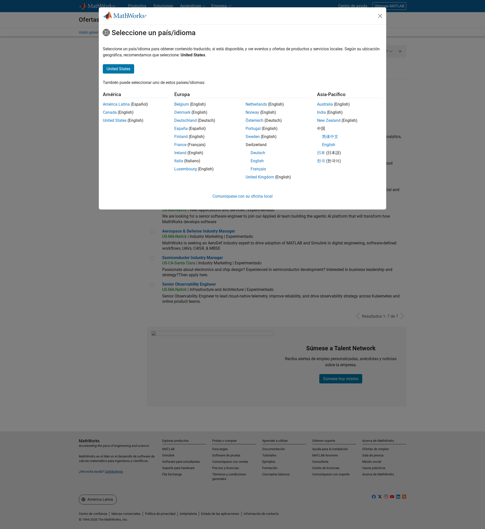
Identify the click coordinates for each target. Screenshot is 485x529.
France (180, 144)
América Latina (116, 104)
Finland (181, 136)
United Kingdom (260, 177)
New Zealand (329, 120)
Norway (252, 112)
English (257, 160)
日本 (321, 152)
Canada (110, 112)
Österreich (254, 120)
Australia (325, 104)
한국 (321, 160)
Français (258, 169)
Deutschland (185, 120)
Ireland (180, 152)
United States (115, 120)
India (321, 112)
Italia (178, 160)
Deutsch (258, 152)
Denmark (182, 112)
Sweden (253, 136)
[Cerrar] (380, 16)
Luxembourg (185, 169)
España (181, 128)
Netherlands (256, 104)
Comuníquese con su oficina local (242, 196)
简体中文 (330, 136)
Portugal (253, 128)
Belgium (181, 104)
